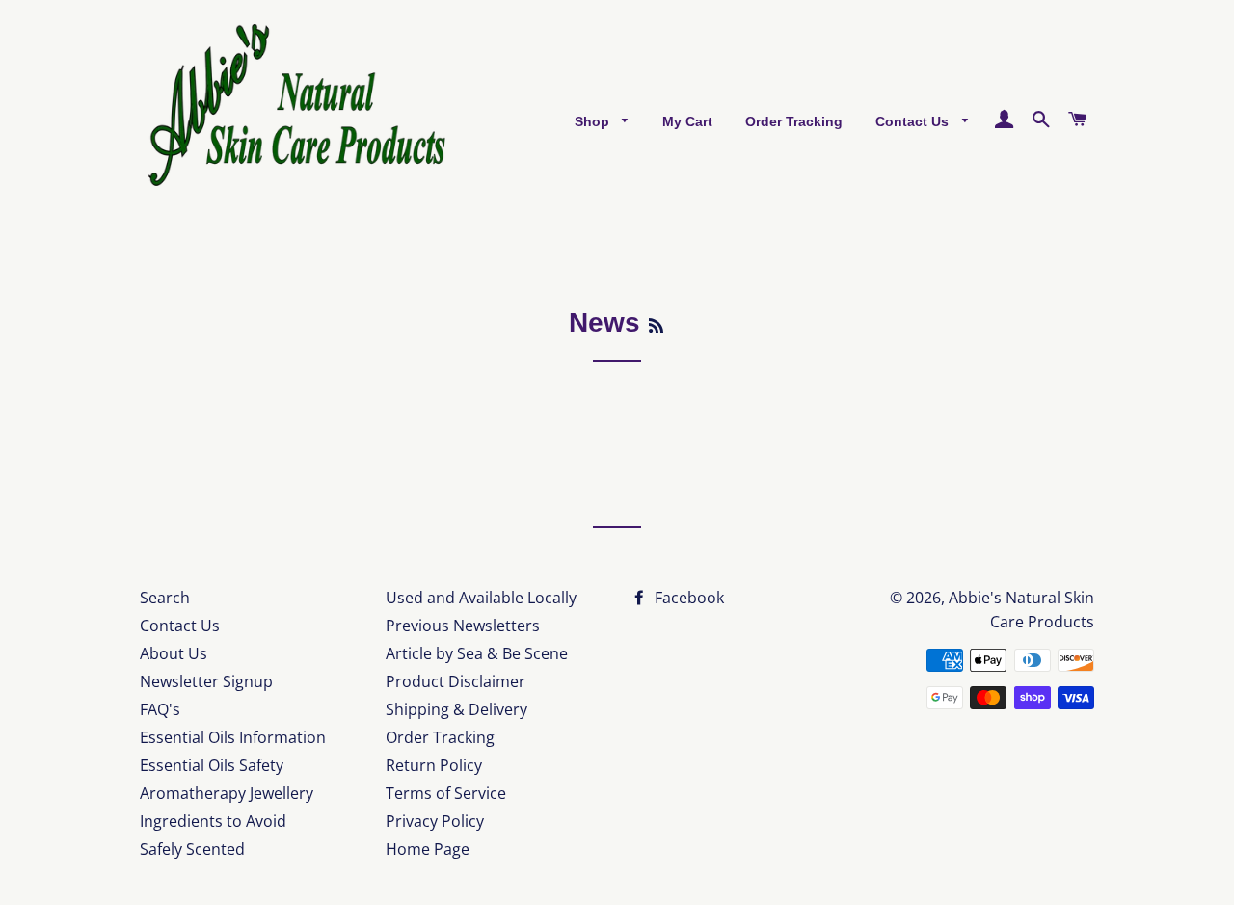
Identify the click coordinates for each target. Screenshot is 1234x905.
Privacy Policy (435, 821)
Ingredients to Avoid (213, 821)
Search (165, 597)
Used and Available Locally (481, 597)
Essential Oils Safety (211, 765)
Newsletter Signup (206, 681)
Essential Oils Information (233, 737)
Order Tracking (794, 121)
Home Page (427, 849)
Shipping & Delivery (456, 709)
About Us (173, 653)
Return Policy (434, 765)
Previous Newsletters (463, 625)
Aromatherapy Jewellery (226, 793)
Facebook (687, 597)
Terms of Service (446, 793)
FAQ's (160, 709)
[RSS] (656, 326)
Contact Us (913, 121)
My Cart (687, 121)
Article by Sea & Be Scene (477, 653)
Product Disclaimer (455, 681)
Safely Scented (192, 849)
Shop (594, 121)
